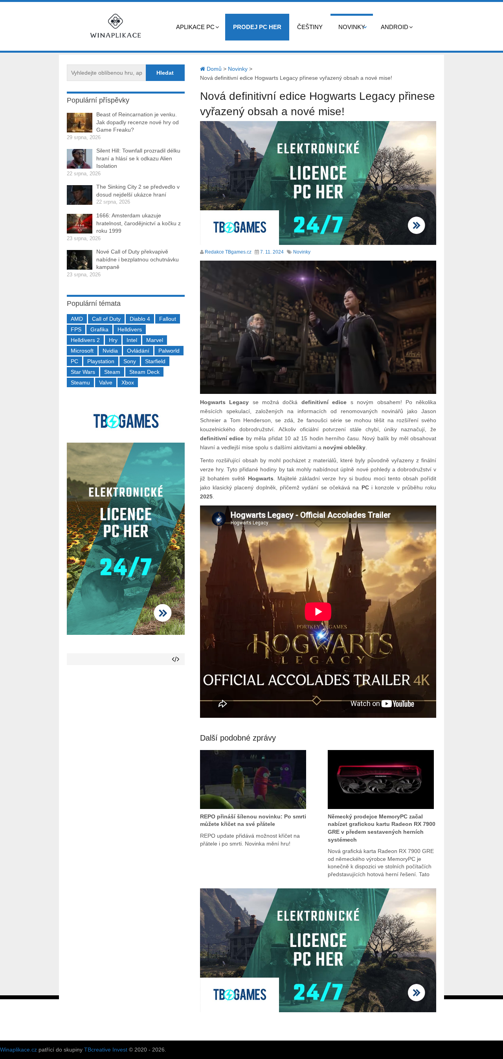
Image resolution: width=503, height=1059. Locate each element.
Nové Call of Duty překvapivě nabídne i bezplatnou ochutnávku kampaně (137, 259)
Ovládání (138, 350)
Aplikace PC (195, 27)
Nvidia (110, 350)
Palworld (169, 350)
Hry (113, 340)
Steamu (80, 382)
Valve (105, 382)
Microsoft (82, 350)
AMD (77, 319)
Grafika (99, 329)
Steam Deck (144, 372)
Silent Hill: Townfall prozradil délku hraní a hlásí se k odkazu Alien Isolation (138, 158)
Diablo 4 (140, 319)
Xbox (127, 382)
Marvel (154, 340)
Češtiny (310, 27)
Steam (112, 372)
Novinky (351, 27)
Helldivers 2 (85, 340)
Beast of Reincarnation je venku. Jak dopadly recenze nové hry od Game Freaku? (137, 122)
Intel (132, 340)
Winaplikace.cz (18, 1049)
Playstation (100, 361)
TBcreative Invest (105, 1049)
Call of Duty (106, 319)
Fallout (167, 319)
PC (74, 361)
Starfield (155, 361)
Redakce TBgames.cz (228, 252)
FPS (76, 329)
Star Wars (83, 372)
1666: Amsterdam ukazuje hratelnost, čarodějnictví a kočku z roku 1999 (138, 223)
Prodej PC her (257, 27)
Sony (129, 361)
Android (394, 27)
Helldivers (129, 329)
